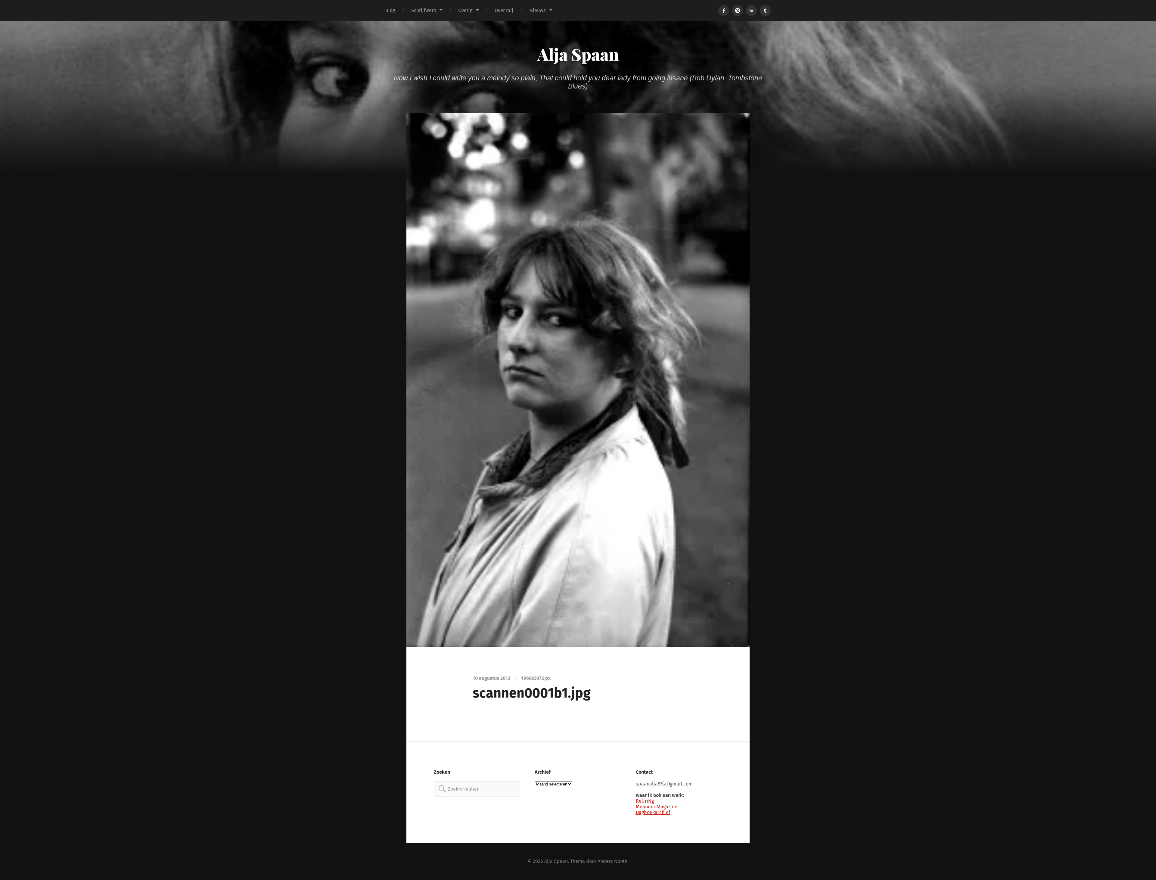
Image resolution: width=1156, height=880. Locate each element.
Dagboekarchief (653, 812)
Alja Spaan (578, 54)
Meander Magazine (656, 807)
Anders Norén (612, 861)
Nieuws (538, 10)
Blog (390, 10)
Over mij (504, 10)
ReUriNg (645, 801)
